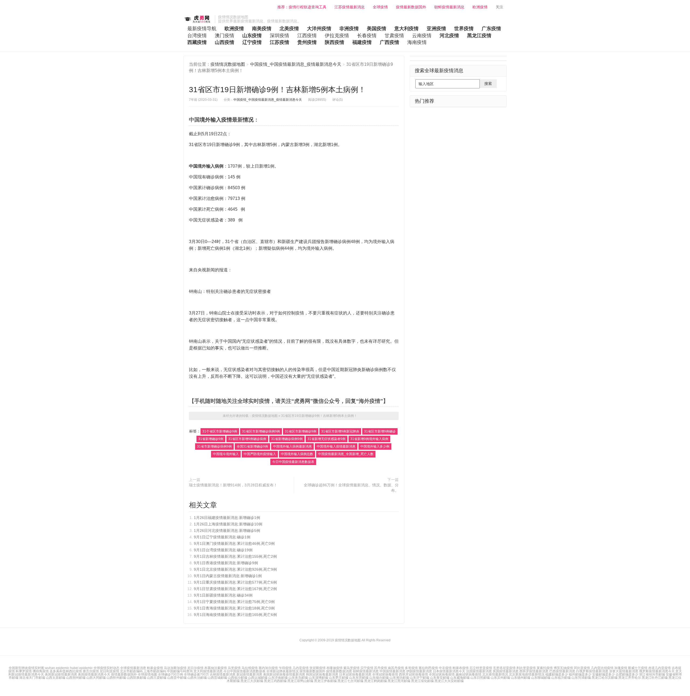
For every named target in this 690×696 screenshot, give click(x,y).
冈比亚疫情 (582, 668)
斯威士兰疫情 (637, 668)
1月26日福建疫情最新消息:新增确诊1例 (227, 517)
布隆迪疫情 (334, 668)
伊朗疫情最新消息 (419, 671)
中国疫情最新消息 (392, 671)
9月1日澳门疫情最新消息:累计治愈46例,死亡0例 (234, 543)
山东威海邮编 (460, 678)
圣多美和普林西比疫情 (66, 671)
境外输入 (210, 120)
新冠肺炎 (352, 369)
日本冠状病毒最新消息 (355, 674)
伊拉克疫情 (337, 35)
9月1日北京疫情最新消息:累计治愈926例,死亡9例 (235, 569)
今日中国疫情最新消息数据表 (293, 462)
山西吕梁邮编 (156, 678)
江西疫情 (307, 35)
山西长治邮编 (197, 678)
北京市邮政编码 (131, 671)
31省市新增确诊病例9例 (214, 446)
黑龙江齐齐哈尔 (629, 678)
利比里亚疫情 (526, 668)
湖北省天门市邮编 (32, 678)
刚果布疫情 (461, 668)
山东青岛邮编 (298, 678)
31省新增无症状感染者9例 (327, 439)
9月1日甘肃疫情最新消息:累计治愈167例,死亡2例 (235, 589)
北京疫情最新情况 (495, 674)
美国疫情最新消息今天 (94, 674)
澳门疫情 (224, 35)
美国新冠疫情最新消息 (61, 674)
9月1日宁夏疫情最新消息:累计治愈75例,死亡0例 (234, 602)
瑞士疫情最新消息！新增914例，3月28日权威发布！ (233, 485)
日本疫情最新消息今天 (449, 671)
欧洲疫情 (480, 7)
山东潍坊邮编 (399, 678)
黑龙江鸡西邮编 (275, 681)
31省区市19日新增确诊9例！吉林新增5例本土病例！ (277, 89)
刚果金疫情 (155, 668)
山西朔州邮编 (75, 678)
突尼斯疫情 (317, 668)
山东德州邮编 (520, 678)
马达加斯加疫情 (175, 668)
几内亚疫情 (300, 668)
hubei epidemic (82, 668)
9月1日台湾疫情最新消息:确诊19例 (223, 550)
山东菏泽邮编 (581, 678)
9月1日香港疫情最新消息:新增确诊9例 (226, 563)
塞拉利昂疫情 (428, 668)
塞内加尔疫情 (268, 668)
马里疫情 (234, 668)
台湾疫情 (197, 35)
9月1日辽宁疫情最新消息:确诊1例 (222, 537)
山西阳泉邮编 (136, 678)
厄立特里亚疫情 (481, 668)
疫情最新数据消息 (339, 671)
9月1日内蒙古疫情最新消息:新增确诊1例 (228, 576)
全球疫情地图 (147, 674)
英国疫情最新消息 (506, 671)
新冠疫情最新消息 (249, 674)
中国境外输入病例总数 (297, 454)
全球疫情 (380, 7)
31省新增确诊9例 (210, 439)
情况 (248, 120)
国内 (236, 341)
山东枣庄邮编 (338, 678)
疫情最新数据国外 (411, 7)
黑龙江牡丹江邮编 (655, 678)
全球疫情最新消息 (133, 668)
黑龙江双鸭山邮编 (300, 681)
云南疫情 (422, 35)
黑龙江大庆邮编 (251, 681)
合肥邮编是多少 (627, 674)
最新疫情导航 (201, 28)
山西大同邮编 (96, 678)
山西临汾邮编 (237, 678)
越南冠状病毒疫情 (468, 674)
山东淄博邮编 (318, 678)
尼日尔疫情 (195, 668)
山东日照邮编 (480, 678)
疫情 (226, 120)
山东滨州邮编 (500, 678)
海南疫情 (417, 42)
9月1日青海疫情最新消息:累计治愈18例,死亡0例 (234, 608)
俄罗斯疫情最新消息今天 (657, 671)
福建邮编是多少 (556, 674)
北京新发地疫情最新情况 (526, 674)
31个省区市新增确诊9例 (219, 431)
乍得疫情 (285, 668)
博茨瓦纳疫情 (563, 668)
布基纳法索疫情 (215, 668)
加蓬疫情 (620, 668)
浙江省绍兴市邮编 (652, 674)
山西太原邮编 (55, 678)
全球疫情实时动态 (107, 668)
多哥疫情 (411, 668)
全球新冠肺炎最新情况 (282, 671)
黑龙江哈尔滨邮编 (604, 678)
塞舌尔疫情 (91, 671)
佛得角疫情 (41, 671)
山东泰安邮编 (439, 678)
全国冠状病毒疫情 (442, 674)
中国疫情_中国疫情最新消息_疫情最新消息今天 (296, 64)
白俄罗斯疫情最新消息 (592, 671)
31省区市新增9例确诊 (380, 431)
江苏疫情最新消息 (349, 7)
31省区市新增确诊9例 (300, 431)
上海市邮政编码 (154, 671)
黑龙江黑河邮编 (399, 681)
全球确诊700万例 (170, 674)
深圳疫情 (279, 35)
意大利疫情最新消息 (208, 671)
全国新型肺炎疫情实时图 (27, 668)
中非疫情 (445, 668)
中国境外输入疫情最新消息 (336, 446)
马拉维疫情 (250, 668)
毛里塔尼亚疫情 (504, 668)
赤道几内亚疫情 (659, 668)
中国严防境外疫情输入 (260, 454)
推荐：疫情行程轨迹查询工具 (301, 7)
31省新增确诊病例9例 (287, 439)
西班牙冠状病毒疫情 (413, 674)
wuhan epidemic (57, 668)
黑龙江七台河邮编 (350, 681)
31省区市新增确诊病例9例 (261, 431)
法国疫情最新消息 (479, 671)
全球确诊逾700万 (196, 674)
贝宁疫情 (366, 668)
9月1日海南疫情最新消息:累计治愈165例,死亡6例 (235, 614)
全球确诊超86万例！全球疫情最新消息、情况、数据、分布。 (351, 488)
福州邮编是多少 (580, 674)
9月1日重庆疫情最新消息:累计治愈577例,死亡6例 (235, 582)
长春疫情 (367, 35)
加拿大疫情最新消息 (623, 671)
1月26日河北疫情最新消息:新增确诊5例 (227, 530)
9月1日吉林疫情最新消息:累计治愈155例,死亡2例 (235, 556)
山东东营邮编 (358, 678)
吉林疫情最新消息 (223, 674)
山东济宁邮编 (419, 678)
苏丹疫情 (380, 668)
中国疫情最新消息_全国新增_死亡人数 (346, 454)
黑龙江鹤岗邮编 (375, 681)
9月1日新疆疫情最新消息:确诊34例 (223, 595)
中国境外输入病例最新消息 (292, 446)
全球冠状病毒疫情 (385, 674)
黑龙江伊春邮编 (325, 681)
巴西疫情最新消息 (562, 671)
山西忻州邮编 (116, 678)
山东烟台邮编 (379, 678)
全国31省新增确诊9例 (252, 446)
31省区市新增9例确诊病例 (247, 439)
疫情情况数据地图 (197, 19)
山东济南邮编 (278, 678)
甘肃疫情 (394, 35)
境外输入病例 (210, 166)
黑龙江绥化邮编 (422, 681)
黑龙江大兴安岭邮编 (449, 681)
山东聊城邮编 (540, 678)
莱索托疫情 (545, 668)
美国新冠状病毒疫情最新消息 (284, 674)
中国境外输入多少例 (374, 446)
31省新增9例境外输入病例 (369, 439)
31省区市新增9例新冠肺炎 (340, 431)
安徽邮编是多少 (603, 674)
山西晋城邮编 (217, 678)
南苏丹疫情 (396, 668)
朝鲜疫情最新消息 (449, 7)
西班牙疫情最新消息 (533, 671)
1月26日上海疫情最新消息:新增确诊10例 (228, 524)
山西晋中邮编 (177, 678)
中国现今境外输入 (226, 454)
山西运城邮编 (257, 678)
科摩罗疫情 (24, 671)
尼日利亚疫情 (109, 671)
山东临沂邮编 (561, 678)
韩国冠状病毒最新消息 (322, 674)
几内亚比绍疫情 (602, 668)
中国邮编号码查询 (180, 671)
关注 (500, 7)
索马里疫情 (351, 668)
